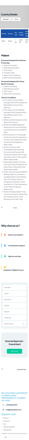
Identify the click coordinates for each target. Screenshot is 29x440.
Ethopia (6, 305)
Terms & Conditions (9, 427)
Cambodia (7, 318)
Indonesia (7, 287)
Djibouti (6, 311)
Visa (4, 424)
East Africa (7, 299)
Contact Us (6, 421)
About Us (6, 418)
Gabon (6, 293)
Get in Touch (14, 351)
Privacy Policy (7, 430)
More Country (8, 324)
